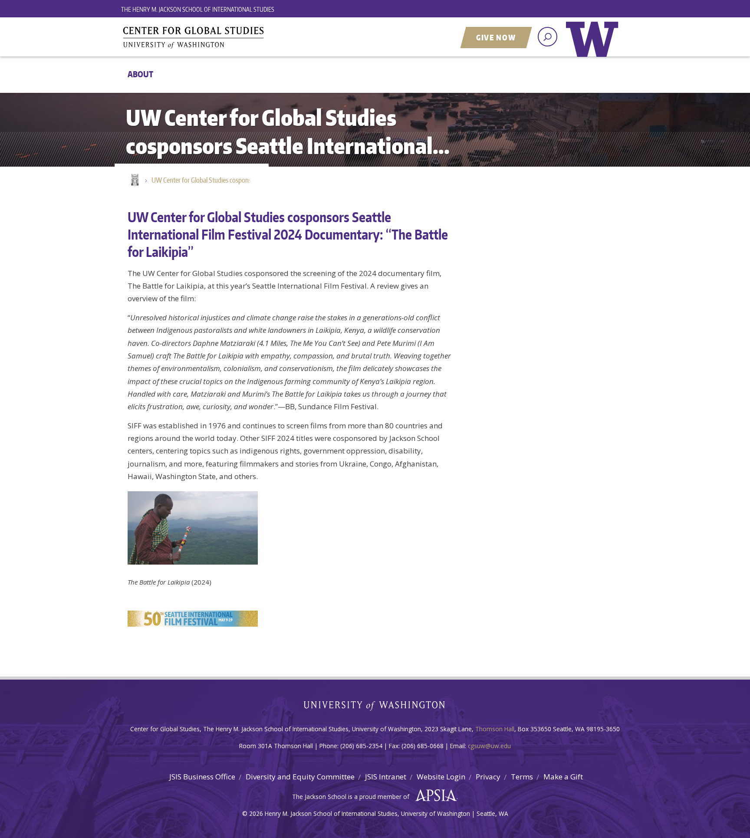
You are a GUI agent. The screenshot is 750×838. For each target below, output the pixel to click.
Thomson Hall (494, 729)
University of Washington (594, 45)
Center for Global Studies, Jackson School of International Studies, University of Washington (229, 38)
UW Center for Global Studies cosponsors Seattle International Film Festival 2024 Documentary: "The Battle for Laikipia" (205, 180)
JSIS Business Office (202, 777)
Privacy (488, 777)
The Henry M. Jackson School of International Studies (197, 9)
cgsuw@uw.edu (489, 746)
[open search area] (547, 36)
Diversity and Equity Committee (300, 777)
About (140, 74)
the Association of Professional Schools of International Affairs (434, 795)
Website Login (441, 777)
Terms (522, 777)
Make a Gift (563, 777)
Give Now (496, 37)
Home (134, 180)
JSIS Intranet (385, 777)
